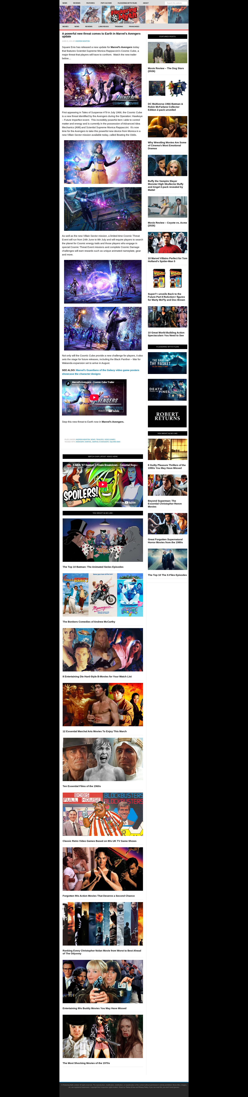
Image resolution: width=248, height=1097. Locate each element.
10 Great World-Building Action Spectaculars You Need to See (166, 334)
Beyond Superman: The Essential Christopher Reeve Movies (165, 503)
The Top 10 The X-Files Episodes (167, 575)
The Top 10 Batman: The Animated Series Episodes (93, 567)
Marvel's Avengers (100, 442)
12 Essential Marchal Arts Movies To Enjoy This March (95, 731)
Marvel (88, 442)
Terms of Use (130, 1087)
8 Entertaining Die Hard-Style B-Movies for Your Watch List (97, 676)
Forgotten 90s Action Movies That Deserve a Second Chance (99, 895)
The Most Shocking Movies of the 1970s (86, 1063)
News (93, 439)
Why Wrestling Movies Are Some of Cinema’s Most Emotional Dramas (167, 145)
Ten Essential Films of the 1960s (82, 786)
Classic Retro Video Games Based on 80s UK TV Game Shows (100, 841)
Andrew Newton (83, 439)
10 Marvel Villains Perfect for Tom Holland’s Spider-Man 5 (167, 260)
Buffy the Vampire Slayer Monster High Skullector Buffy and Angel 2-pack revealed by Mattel (165, 185)
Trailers (100, 439)
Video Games (109, 439)
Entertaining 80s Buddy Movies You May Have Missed (94, 1008)
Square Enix (115, 442)
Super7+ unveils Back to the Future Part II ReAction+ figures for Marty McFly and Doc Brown (166, 297)
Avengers (80, 442)
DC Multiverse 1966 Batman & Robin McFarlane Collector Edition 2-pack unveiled (165, 107)
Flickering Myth (124, 14)
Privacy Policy (143, 1087)
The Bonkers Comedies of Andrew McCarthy (89, 621)
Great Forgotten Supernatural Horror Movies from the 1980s (165, 541)
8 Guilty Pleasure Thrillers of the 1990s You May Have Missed (167, 466)
